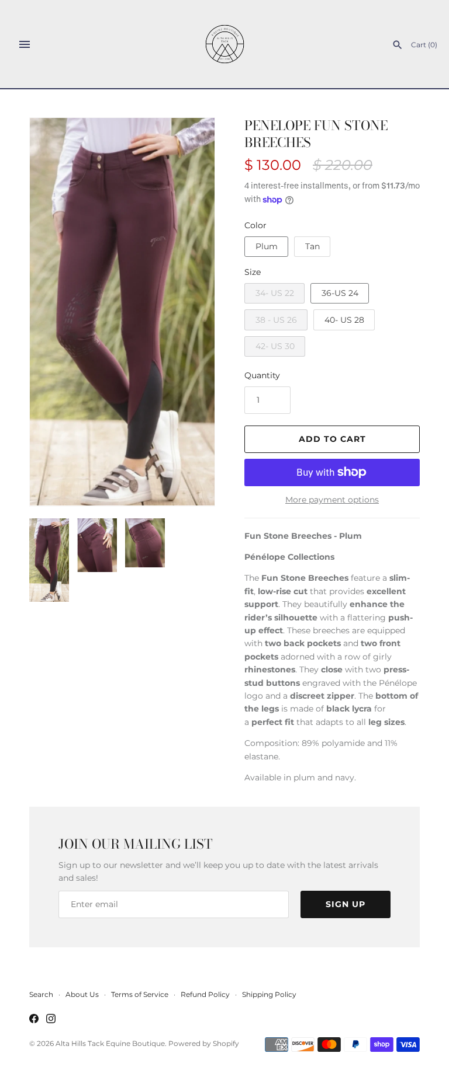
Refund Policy (205, 994)
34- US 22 (274, 293)
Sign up (345, 904)
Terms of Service (139, 994)
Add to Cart (332, 439)
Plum (266, 246)
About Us (82, 994)
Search (41, 994)
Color (255, 225)
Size (252, 272)
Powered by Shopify (203, 1043)
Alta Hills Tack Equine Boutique (110, 1043)
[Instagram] (51, 1019)
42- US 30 (275, 346)
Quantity (262, 375)
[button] (190, 312)
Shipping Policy (269, 994)
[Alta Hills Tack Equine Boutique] (224, 44)
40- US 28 (344, 320)
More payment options (332, 499)
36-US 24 (340, 293)
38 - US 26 (276, 320)
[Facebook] (34, 1019)
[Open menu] (24, 44)
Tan (312, 246)
